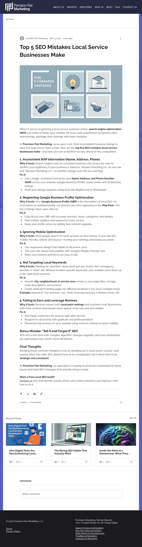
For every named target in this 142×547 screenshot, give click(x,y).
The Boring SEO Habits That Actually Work (70, 452)
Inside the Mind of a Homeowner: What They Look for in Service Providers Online (113, 452)
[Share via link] (41, 393)
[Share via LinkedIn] (34, 393)
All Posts (10, 19)
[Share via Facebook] (21, 393)
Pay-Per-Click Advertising (88, 530)
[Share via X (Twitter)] (27, 393)
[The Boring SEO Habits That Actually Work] (71, 434)
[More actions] (120, 38)
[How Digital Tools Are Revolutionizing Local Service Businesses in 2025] (26, 434)
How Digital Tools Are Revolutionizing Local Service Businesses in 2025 (25, 452)
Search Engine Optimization (89, 528)
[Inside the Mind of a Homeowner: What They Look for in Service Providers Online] (116, 434)
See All (133, 418)
